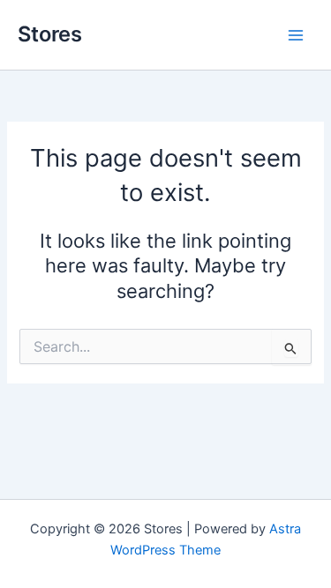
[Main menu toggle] (295, 34)
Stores (50, 34)
